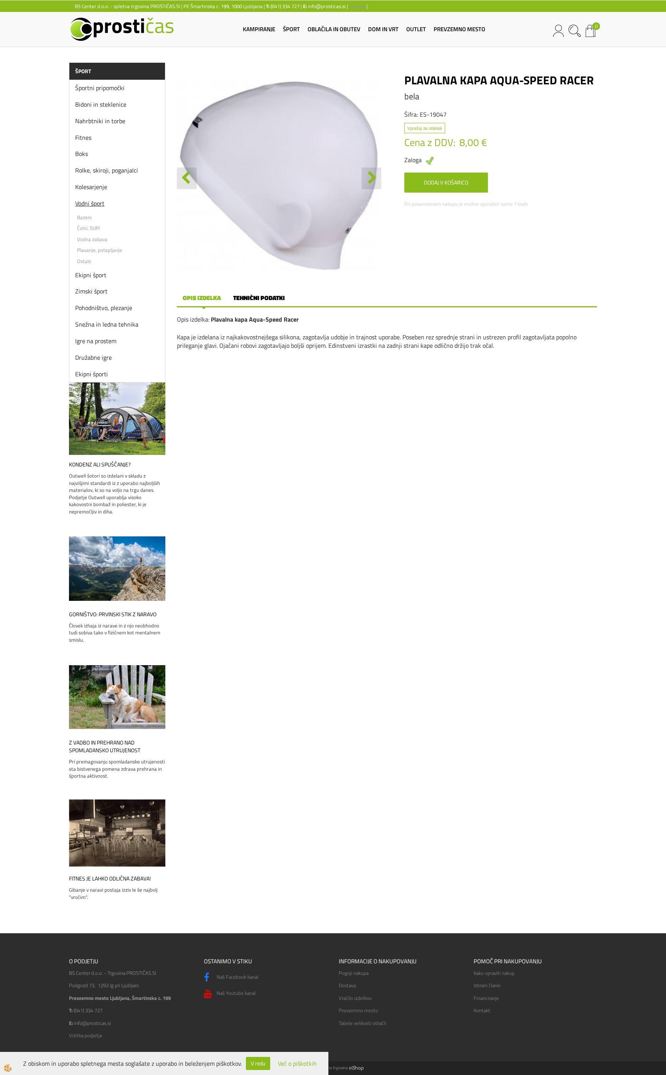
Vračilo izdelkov (355, 998)
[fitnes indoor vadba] (117, 832)
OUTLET (416, 29)
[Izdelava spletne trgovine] (356, 1068)
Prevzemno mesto (358, 1010)
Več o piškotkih (297, 1063)
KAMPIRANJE (259, 29)
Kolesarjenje (91, 186)
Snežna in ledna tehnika (106, 324)
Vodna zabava (92, 239)
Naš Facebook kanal (236, 977)
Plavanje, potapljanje (99, 250)
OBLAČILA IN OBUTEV (334, 29)
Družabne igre (93, 357)
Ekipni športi (91, 374)
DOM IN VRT (383, 29)
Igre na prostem (95, 340)
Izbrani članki (487, 985)
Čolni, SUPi (88, 228)
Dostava (347, 985)
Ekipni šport (90, 275)
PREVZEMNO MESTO (459, 29)
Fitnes (83, 137)
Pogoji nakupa (353, 973)
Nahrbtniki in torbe (100, 121)
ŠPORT (291, 29)
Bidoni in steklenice (100, 104)
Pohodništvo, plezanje (103, 307)
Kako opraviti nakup (494, 973)
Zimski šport (91, 291)
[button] (371, 178)
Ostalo (84, 261)
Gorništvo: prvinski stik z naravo (112, 614)
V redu (258, 1063)
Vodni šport (89, 203)
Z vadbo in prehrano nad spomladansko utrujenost (104, 746)
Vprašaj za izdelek (424, 128)
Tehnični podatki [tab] (259, 297)
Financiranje (486, 998)
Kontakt (482, 1010)
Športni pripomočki (99, 87)
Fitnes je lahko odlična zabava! (110, 878)
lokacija (357, 6)
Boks (81, 153)
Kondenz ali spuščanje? (100, 464)
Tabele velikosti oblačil (362, 1023)
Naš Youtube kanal (235, 993)
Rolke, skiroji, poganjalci (106, 170)
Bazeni (84, 217)
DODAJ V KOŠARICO (446, 182)
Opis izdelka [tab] (202, 297)
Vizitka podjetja (85, 1035)
